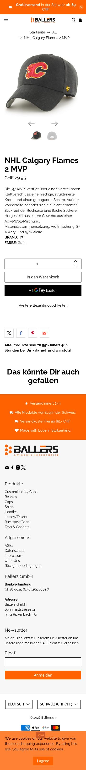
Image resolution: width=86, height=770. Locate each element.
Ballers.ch (48, 717)
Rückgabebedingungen (23, 566)
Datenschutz (14, 551)
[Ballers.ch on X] (23, 468)
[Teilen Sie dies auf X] (9, 333)
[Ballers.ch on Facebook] (12, 468)
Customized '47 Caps (21, 492)
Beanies (11, 497)
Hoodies (11, 512)
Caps (9, 502)
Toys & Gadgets (17, 527)
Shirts (9, 507)
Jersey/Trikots (16, 517)
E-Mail (10, 653)
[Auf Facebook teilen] (20, 333)
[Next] (54, 123)
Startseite (37, 32)
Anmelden (43, 675)
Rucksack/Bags (17, 522)
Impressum (13, 556)
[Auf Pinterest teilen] (32, 333)
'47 (21, 237)
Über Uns (12, 561)
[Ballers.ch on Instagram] (18, 468)
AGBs (9, 546)
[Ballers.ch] (43, 19)
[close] (81, 7)
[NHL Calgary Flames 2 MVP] (43, 84)
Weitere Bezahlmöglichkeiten (43, 305)
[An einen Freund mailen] (44, 333)
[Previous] (31, 123)
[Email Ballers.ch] (7, 468)
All (54, 32)
